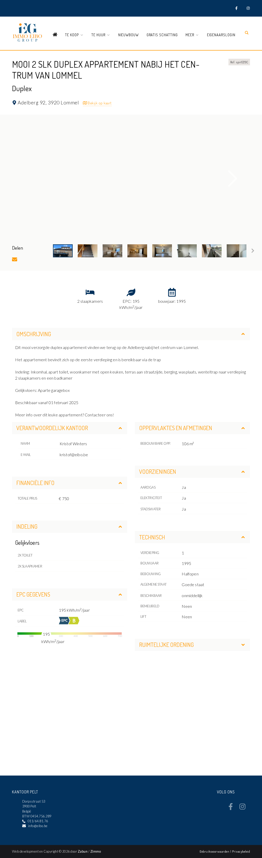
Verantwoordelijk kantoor (52, 427)
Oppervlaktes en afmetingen (175, 427)
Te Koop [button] (72, 34)
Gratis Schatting (162, 34)
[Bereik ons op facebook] (230, 808)
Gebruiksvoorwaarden (215, 851)
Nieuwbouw (128, 34)
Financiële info (35, 482)
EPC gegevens (33, 594)
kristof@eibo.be (74, 454)
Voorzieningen (157, 471)
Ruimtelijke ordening (166, 644)
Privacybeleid (241, 851)
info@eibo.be (38, 826)
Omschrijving (33, 333)
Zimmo (95, 851)
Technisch (152, 537)
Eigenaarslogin (221, 34)
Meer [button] (190, 34)
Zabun (83, 851)
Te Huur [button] (98, 34)
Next (233, 179)
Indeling (26, 526)
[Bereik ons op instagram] (242, 808)
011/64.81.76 (38, 821)
